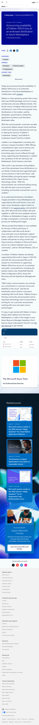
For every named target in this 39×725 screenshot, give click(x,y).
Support (4, 632)
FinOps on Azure (6, 612)
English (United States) (10, 709)
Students (4, 666)
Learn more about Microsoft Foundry (19, 548)
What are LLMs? (6, 698)
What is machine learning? (8, 689)
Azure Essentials (6, 589)
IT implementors (7, 69)
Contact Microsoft (11, 719)
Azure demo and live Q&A (8, 635)
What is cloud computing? (8, 683)
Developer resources (7, 663)
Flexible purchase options (8, 609)
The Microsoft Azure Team (14, 37)
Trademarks (31, 719)
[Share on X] (14, 51)
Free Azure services (6, 606)
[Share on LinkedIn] (17, 51)
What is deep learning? (7, 692)
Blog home (9, 15)
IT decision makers (18, 66)
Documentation (6, 657)
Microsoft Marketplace (7, 646)
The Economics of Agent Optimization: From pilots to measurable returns (19, 461)
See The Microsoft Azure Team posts (13, 383)
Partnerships (6, 75)
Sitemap (4, 719)
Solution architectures (7, 629)
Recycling (11, 722)
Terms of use (24, 719)
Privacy (18, 719)
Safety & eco (5, 722)
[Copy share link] (7, 51)
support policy (19, 208)
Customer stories (6, 592)
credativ (19, 94)
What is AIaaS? (5, 695)
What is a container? (7, 701)
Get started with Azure (7, 577)
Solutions (4, 623)
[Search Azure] (7, 2)
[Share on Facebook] (11, 51)
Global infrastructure (7, 580)
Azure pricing (5, 603)
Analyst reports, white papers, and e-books (12, 672)
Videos (3, 675)
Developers (6, 66)
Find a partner (5, 649)
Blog (3, 660)
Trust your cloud (6, 586)
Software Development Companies (10, 643)
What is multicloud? (6, 686)
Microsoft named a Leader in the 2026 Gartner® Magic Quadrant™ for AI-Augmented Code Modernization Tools (19, 494)
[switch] (37, 2)
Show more (18, 79)
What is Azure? (5, 575)
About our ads (18, 722)
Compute (5, 59)
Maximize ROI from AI (7, 615)
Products (4, 600)
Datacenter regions (6, 583)
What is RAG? (5, 704)
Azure (3, 6)
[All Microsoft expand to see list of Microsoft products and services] (2, 2)
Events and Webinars (7, 669)
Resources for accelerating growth (10, 626)
